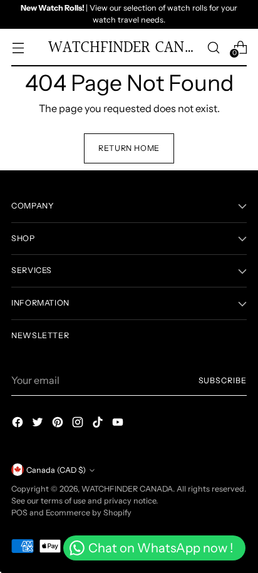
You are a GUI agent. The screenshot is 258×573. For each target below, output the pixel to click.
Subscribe (223, 380)
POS (19, 512)
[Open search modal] (213, 47)
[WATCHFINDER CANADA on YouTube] (118, 424)
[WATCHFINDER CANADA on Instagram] (78, 424)
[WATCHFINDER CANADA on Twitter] (38, 424)
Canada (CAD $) (56, 470)
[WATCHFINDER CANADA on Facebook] (18, 424)
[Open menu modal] (18, 47)
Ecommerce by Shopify (89, 512)
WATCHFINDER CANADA (127, 488)
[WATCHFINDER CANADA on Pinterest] (58, 424)
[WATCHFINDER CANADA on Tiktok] (98, 424)
